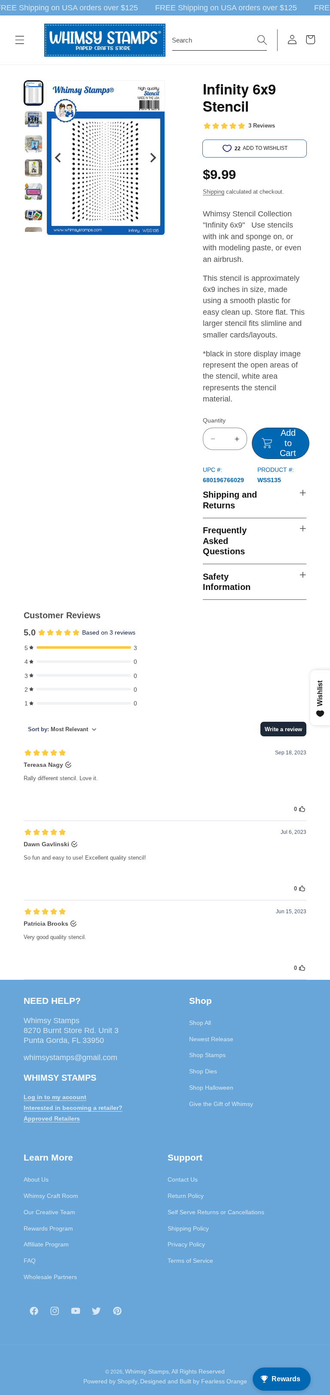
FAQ (30, 1260)
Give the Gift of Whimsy (221, 1103)
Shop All (200, 1022)
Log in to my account (55, 1097)
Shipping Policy (188, 1228)
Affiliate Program (46, 1244)
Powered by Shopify (110, 1381)
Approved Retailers (52, 1118)
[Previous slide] (59, 158)
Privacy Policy (186, 1244)
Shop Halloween (211, 1087)
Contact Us (183, 1179)
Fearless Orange (224, 1381)
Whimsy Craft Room (51, 1195)
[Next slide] (153, 158)
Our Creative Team (49, 1212)
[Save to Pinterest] (153, 92)
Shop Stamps (207, 1055)
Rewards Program (48, 1228)
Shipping (213, 191)
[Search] (262, 40)
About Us (36, 1179)
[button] (19, 40)
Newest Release (211, 1039)
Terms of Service (190, 1260)
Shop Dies (203, 1071)
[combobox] (219, 40)
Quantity (214, 420)
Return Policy (186, 1195)
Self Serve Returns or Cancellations (216, 1212)
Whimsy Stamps (147, 1371)
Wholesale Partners (50, 1276)
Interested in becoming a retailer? (73, 1107)
